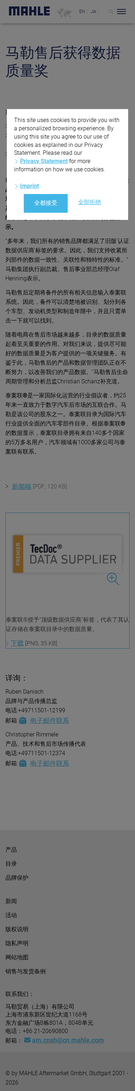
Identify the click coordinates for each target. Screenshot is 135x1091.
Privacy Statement (44, 161)
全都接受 (45, 202)
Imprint (29, 185)
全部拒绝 (89, 202)
